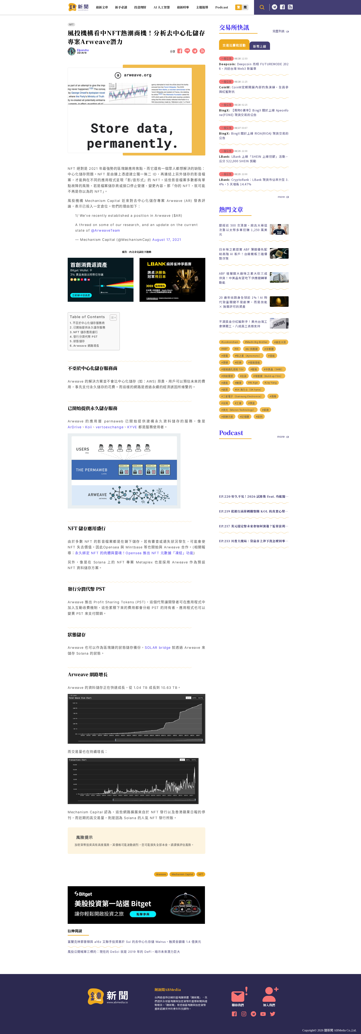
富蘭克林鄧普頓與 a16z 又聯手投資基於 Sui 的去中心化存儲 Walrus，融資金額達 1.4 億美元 (134, 942)
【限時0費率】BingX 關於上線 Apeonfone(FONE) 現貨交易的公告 (254, 112)
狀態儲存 (79, 341)
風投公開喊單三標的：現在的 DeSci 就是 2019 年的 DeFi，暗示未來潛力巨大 (124, 952)
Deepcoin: (227, 64)
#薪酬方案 (227, 416)
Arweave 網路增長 (86, 345)
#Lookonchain (229, 342)
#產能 (224, 382)
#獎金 (251, 403)
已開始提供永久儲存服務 (89, 327)
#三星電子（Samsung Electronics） (242, 396)
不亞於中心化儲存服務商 (89, 322)
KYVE (132, 427)
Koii (88, 427)
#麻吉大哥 (280, 342)
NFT (71, 24)
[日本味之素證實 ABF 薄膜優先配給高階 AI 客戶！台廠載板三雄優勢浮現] (279, 257)
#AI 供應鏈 (251, 349)
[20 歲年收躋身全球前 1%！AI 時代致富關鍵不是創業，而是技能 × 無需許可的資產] (279, 305)
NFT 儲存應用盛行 (85, 332)
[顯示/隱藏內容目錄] (111, 317)
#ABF (224, 348)
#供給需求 (227, 376)
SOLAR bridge (158, 648)
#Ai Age (253, 382)
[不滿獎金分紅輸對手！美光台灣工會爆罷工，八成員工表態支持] (279, 327)
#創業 (224, 389)
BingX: (224, 110)
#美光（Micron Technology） (238, 410)
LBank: (224, 156)
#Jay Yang (271, 382)
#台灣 (224, 403)
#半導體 (269, 349)
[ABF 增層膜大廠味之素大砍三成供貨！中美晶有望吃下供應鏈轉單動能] (279, 281)
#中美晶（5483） (274, 369)
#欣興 (238, 362)
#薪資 (265, 410)
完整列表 (279, 31)
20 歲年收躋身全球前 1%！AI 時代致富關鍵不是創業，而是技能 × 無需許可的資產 (243, 302)
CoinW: (225, 87)
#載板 (253, 369)
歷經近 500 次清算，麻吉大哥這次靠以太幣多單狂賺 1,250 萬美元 (243, 230)
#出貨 (243, 376)
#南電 (224, 355)
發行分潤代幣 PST (85, 336)
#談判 (259, 416)
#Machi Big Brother (256, 342)
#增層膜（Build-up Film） (268, 376)
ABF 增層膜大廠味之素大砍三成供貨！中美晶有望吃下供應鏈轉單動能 (243, 278)
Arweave (161, 874)
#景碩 (224, 362)
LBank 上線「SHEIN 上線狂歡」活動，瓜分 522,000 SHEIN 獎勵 (254, 158)
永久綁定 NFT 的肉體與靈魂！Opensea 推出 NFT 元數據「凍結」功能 (134, 553)
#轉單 (238, 382)
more (281, 196)
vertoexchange (110, 427)
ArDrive (75, 427)
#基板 (271, 355)
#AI (236, 348)
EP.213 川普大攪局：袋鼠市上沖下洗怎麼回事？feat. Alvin (254, 541)
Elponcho (83, 50)
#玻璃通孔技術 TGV (232, 369)
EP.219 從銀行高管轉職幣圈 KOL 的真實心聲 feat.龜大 (254, 511)
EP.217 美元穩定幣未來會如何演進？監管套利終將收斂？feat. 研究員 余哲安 (254, 526)
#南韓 (273, 396)
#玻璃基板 (254, 362)
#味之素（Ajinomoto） (248, 355)
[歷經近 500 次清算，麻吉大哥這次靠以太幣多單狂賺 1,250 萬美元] (279, 233)
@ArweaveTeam (105, 230)
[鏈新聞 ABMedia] (78, 10)
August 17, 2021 (166, 240)
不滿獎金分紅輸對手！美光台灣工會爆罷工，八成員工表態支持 (243, 323)
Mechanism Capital (182, 874)
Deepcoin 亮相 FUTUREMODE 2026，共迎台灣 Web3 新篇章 (254, 66)
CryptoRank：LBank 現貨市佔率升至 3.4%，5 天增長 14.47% (254, 181)
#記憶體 (244, 416)
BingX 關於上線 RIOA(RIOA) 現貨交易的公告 (254, 135)
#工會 (238, 403)
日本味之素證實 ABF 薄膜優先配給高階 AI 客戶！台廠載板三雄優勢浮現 (243, 254)
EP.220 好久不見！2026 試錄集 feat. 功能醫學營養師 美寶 (254, 496)
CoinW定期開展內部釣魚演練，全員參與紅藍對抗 (254, 89)
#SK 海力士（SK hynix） (249, 389)
